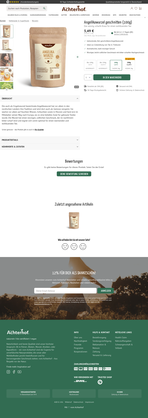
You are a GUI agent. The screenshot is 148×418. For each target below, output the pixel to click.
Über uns (78, 337)
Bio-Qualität (39, 130)
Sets (114, 15)
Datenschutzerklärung (42, 304)
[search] (44, 8)
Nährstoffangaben (123, 341)
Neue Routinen (134, 15)
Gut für (64, 15)
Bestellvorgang (99, 337)
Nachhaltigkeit (80, 341)
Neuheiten (123, 15)
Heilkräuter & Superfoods (80, 15)
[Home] (74, 8)
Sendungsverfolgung (102, 341)
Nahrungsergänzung (38, 15)
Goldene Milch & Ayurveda (17, 15)
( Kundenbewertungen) (29, 2)
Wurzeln (35, 21)
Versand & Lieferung (102, 355)
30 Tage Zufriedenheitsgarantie (72, 2)
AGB (92, 302)
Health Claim (121, 337)
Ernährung (106, 15)
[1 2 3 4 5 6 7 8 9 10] (88, 77)
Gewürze (95, 15)
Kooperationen (80, 351)
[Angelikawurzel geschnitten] (74, 220)
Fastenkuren (54, 15)
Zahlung (96, 351)
